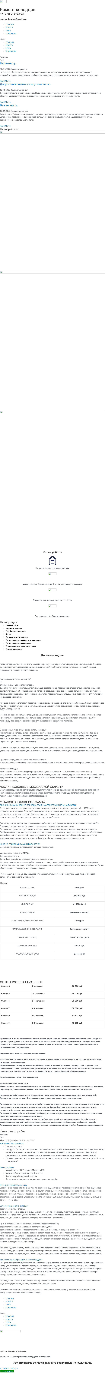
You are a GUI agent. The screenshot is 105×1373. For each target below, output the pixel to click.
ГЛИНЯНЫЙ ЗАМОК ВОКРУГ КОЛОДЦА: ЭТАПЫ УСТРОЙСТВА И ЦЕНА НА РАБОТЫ (38, 805)
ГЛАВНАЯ (10, 24)
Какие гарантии (7, 1167)
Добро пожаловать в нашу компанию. (25, 84)
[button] (52, 39)
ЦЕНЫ (8, 30)
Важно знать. (9, 105)
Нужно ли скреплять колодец (13, 1185)
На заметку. (8, 63)
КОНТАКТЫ (11, 33)
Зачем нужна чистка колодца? (14, 1206)
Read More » (5, 81)
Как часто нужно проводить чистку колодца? (21, 1260)
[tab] (52, 805)
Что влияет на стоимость (12, 1143)
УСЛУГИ (9, 27)
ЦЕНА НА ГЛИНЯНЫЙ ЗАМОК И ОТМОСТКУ (20, 844)
